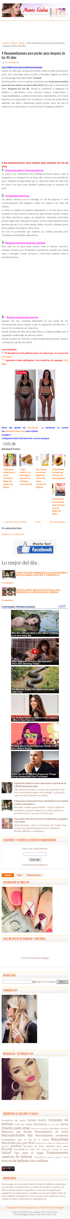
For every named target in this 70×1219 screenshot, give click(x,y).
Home (6, 43)
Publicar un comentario (13, 534)
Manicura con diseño (17, 1131)
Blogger (45, 958)
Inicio (38, 522)
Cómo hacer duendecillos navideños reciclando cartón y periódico (41, 573)
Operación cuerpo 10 (46, 1143)
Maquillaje (59, 1139)
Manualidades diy (17, 1135)
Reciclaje (7, 1149)
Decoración (40, 1124)
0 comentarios (8, 583)
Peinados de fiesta (33, 1146)
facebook (33, 427)
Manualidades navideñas (51, 1135)
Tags (19, 875)
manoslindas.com (15, 431)
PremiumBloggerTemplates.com (27, 1214)
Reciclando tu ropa (24, 1149)
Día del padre (54, 1125)
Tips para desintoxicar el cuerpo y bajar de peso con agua (9, 478)
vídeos (43, 1161)
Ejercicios (55, 1128)
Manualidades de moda (51, 1131)
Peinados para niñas (57, 1146)
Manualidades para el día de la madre (25, 1140)
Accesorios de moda (13, 1120)
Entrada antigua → (58, 522)
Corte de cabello (23, 1124)
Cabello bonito (36, 1120)
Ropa (65, 1149)
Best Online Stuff (49, 1214)
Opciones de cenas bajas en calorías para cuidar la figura (41, 478)
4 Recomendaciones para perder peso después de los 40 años (33, 55)
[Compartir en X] (11, 443)
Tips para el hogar (28, 1152)
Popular (7, 875)
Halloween (64, 1129)
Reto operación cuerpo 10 (49, 1149)
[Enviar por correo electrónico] (4, 443)
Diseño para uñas (16, 1128)
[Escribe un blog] (7, 443)
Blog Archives (34, 875)
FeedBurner (42, 865)
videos (33, 1161)
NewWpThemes (26, 1212)
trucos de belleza (15, 1161)
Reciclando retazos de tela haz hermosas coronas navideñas (38, 591)
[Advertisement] (28, 30)
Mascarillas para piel (15, 1143)
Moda (31, 1143)
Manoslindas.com (33, 1207)
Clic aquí (7, 356)
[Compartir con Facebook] (14, 443)
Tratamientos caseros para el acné (51, 1157)
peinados (16, 1146)
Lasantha (53, 1212)
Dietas (14, 43)
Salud (21, 43)
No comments (12, 62)
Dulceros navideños (40, 1128)
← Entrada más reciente (15, 522)
